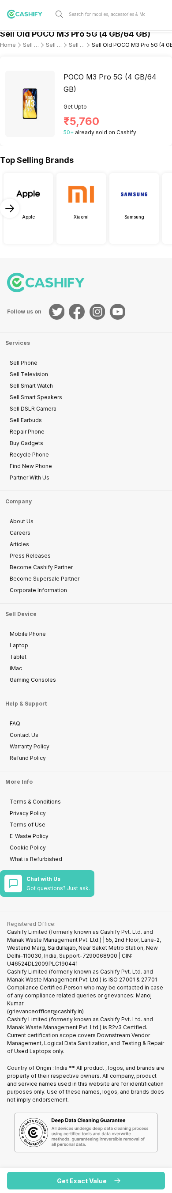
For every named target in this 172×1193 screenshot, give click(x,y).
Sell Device (21, 614)
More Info (19, 781)
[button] (86, 1180)
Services (17, 343)
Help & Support (26, 703)
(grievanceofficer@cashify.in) (45, 1011)
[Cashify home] (28, 14)
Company (18, 501)
